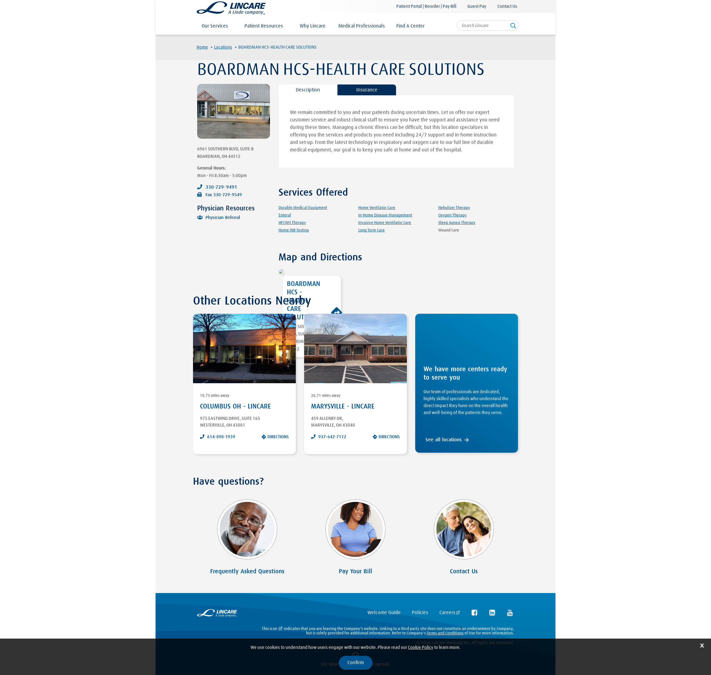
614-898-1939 (221, 437)
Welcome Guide (384, 612)
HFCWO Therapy (292, 223)
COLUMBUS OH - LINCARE (235, 406)
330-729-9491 (221, 187)
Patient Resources (263, 26)
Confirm (355, 662)
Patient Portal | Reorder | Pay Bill (426, 6)
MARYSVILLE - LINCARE (342, 406)
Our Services (215, 26)
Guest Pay (476, 6)
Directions (278, 437)
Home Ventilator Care (376, 208)
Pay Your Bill (355, 572)
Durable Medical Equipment (303, 208)
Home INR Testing (294, 230)
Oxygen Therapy (452, 215)
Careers (447, 612)
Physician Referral (223, 217)
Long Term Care (371, 230)
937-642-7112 (332, 437)
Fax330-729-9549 (224, 195)
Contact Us (507, 6)
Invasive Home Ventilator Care (384, 223)
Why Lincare (313, 26)
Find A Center (410, 26)
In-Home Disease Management (385, 215)
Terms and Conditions (445, 633)
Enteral (285, 215)
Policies (420, 612)
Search (513, 27)
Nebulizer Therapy (454, 208)
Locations (223, 47)
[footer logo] (217, 614)
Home (202, 47)
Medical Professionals (361, 26)
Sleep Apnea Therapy (456, 223)
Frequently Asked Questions (247, 572)
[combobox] (488, 25)
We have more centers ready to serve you (465, 373)
